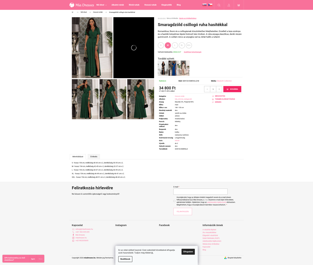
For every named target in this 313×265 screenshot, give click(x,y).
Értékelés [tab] (93, 157)
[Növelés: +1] (219, 89)
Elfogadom (188, 251)
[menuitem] (101, 5)
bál (176, 99)
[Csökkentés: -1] (207, 89)
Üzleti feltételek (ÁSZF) (211, 238)
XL (182, 45)
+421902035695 (82, 241)
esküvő (180, 99)
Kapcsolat (206, 247)
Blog (204, 250)
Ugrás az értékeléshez (187, 18)
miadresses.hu (81, 238)
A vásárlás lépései (209, 230)
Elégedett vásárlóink (210, 235)
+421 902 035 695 (82, 232)
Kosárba (234, 89)
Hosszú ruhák (179, 96)
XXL (189, 45)
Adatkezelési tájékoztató (212, 241)
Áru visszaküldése (209, 232)
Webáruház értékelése (211, 244)
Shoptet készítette (234, 258)
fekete (177, 140)
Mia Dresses (80, 235)
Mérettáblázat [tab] (77, 157)
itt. (152, 253)
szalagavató (187, 99)
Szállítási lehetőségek (192, 52)
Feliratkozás (183, 212)
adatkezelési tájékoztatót (216, 202)
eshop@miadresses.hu (84, 229)
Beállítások (125, 259)
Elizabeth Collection (224, 81)
